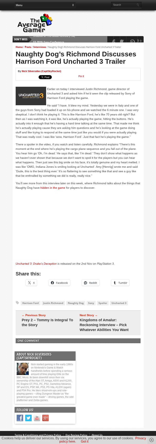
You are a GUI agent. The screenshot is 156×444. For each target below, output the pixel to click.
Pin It (81, 76)
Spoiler (103, 303)
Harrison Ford (30, 303)
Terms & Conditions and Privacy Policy (38, 435)
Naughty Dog (76, 303)
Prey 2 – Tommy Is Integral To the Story (47, 322)
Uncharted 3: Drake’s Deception (36, 263)
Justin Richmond (53, 303)
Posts (28, 47)
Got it (84, 441)
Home (19, 47)
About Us (97, 435)
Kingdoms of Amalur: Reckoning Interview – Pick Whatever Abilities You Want (104, 325)
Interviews (39, 47)
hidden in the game (52, 187)
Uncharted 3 (119, 303)
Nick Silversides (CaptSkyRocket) (41, 71)
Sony (91, 303)
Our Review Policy (76, 435)
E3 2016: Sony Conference (48, 39)
